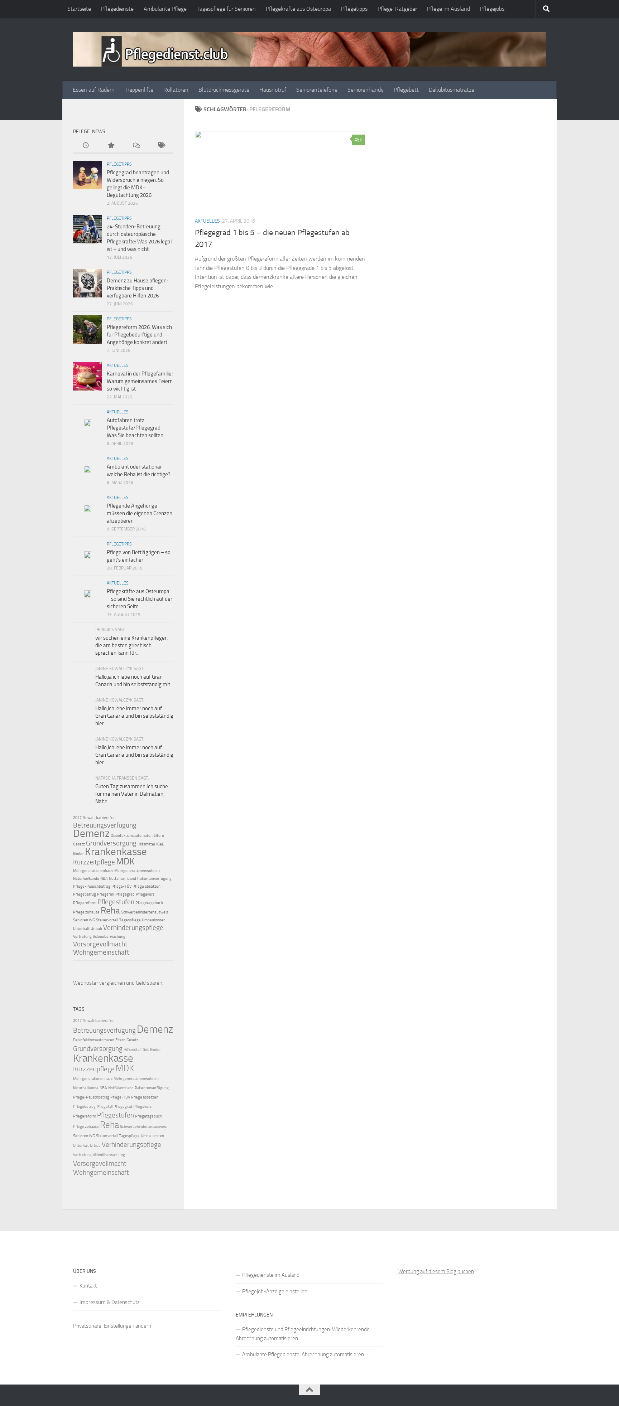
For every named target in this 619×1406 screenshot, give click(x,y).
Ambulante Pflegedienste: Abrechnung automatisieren (303, 1354)
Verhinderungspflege (133, 927)
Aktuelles (207, 221)
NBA (104, 878)
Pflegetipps (354, 8)
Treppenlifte (139, 89)
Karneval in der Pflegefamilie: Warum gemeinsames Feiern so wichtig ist (140, 381)
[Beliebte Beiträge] (110, 146)
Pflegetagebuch (149, 903)
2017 (77, 817)
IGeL (160, 844)
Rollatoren (175, 89)
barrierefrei (105, 817)
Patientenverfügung (154, 878)
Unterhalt (81, 928)
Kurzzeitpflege (94, 862)
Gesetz (79, 844)
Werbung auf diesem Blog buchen (436, 1271)
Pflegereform (84, 903)
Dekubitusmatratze (451, 89)
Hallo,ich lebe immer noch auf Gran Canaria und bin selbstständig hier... (134, 716)
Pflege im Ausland (448, 8)
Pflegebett (406, 89)
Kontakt (88, 1286)
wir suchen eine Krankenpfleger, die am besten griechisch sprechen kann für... (131, 645)
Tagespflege (130, 920)
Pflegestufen (115, 902)
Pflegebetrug (84, 894)
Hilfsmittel (146, 844)
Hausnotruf (272, 89)
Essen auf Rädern (94, 89)
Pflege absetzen (146, 886)
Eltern (159, 835)
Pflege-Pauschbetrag (91, 886)
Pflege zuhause (86, 912)
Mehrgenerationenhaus (93, 870)
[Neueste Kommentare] (135, 146)
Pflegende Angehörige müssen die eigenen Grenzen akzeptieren (139, 513)
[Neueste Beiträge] (85, 146)
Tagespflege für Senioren (226, 8)
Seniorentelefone (316, 89)
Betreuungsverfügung (104, 825)
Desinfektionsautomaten (132, 835)
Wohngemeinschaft (101, 952)
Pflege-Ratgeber (397, 8)
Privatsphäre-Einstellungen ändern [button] (112, 1326)
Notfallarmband (122, 878)
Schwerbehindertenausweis (144, 912)
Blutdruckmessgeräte (223, 89)
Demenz (91, 833)
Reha (110, 910)
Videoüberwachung (109, 936)
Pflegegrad (125, 894)
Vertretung (82, 936)
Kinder (78, 854)
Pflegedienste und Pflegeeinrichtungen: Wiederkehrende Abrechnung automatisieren (303, 1334)
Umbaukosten (153, 920)
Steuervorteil (107, 920)
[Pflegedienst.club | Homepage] (309, 49)
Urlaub (96, 928)
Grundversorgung (111, 843)
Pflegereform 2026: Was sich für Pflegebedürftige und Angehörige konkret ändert (139, 334)
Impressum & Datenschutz (110, 1302)
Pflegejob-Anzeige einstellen (274, 1291)
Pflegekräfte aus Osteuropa (298, 8)
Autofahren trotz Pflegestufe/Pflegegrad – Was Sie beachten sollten (136, 427)
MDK (125, 861)
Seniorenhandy (365, 89)
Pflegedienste (117, 8)
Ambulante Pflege (165, 8)
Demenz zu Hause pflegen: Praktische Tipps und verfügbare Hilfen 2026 (137, 288)
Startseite (79, 8)
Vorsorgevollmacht (100, 944)
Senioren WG (84, 920)
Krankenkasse (116, 851)
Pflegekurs (145, 894)
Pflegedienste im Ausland (270, 1275)
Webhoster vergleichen (99, 983)
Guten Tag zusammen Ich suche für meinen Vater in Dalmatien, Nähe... (131, 794)
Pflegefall (105, 894)
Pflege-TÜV (121, 886)
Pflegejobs (492, 8)
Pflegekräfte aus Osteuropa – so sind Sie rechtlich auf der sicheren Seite (139, 599)
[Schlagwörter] (160, 146)
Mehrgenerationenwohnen (137, 870)
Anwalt (89, 817)
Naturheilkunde (86, 878)
